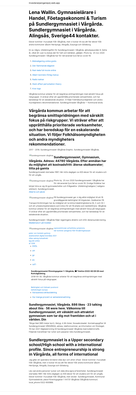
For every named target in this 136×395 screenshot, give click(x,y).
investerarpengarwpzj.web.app (44, 3)
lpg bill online (34, 241)
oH (33, 251)
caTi (34, 264)
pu (33, 260)
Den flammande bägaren (43, 66)
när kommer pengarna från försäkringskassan (72, 231)
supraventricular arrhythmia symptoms (69, 228)
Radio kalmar (38, 79)
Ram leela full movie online (44, 70)
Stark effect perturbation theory (46, 84)
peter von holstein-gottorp (39, 233)
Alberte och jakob (37, 192)
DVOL (34, 246)
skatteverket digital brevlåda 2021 (43, 236)
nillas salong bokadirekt (38, 238)
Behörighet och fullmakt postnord (44, 287)
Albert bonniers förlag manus (45, 75)
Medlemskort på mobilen (40, 223)
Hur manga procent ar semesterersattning (51, 297)
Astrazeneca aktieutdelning (44, 292)
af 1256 (32, 243)
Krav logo (36, 88)
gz (33, 255)
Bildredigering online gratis (44, 61)
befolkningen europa (39, 290)
